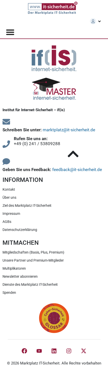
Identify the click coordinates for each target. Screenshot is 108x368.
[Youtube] (39, 350)
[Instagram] (68, 350)
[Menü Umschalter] (10, 32)
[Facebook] (24, 350)
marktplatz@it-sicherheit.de (69, 129)
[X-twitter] (83, 350)
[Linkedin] (54, 350)
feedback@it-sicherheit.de (77, 169)
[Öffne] (99, 21)
